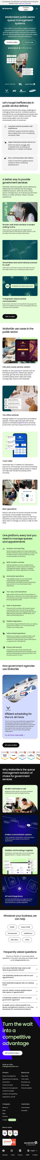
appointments (23, 423)
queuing (17, 371)
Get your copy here (25, 3)
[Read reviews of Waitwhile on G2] (10, 1142)
